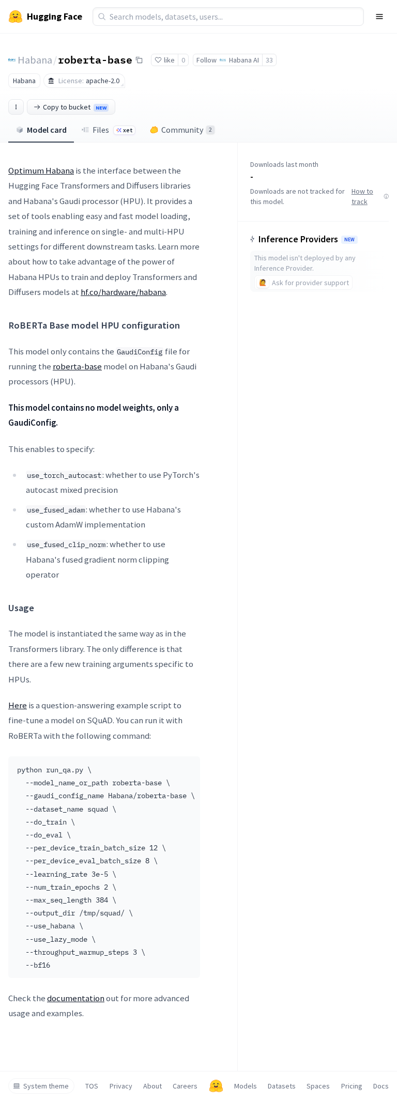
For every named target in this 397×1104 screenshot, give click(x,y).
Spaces (318, 1086)
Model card (47, 130)
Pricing (351, 1086)
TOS (91, 1086)
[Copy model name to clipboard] (139, 60)
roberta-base (95, 59)
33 (269, 60)
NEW (349, 240)
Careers (185, 1086)
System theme (46, 1086)
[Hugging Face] (216, 1086)
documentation (75, 998)
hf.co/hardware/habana (123, 292)
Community (186, 130)
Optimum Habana (41, 170)
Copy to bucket (74, 107)
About (152, 1086)
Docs (381, 1086)
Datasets (282, 1086)
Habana (35, 59)
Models (245, 1086)
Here (17, 705)
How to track (362, 196)
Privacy (121, 1086)
